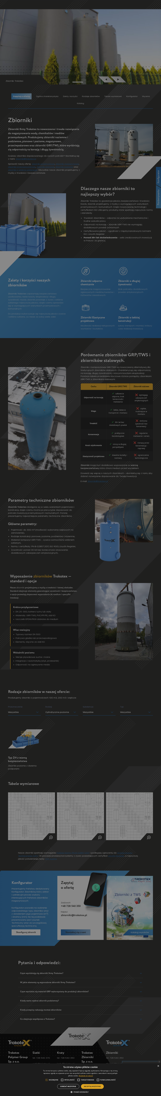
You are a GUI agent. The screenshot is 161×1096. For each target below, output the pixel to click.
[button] (80, 1092)
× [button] (158, 1066)
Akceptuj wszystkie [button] (92, 1086)
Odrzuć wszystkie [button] (68, 1086)
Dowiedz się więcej (86, 1076)
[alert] (80, 548)
